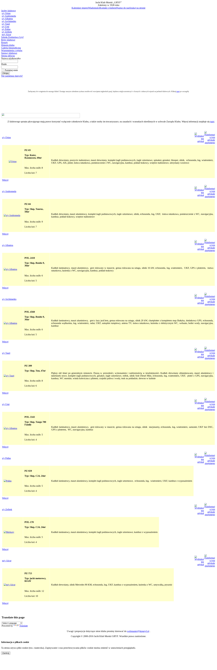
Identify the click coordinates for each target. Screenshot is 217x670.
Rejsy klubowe (8, 40)
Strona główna (8, 55)
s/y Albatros (7, 18)
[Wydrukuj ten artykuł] (199, 141)
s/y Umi (5, 26)
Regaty (4, 42)
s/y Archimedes (9, 21)
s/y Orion (6, 13)
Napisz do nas (122, 8)
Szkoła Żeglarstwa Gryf (12, 37)
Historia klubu (7, 45)
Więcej (5, 180)
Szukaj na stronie (137, 8)
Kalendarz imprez (80, 8)
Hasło (4, 64)
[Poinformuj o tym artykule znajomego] (209, 142)
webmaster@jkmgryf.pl (138, 631)
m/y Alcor (6, 34)
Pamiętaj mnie (11, 70)
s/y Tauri (6, 24)
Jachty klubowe (8, 10)
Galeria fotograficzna (11, 48)
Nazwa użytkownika (11, 58)
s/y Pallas (6, 29)
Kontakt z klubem (108, 8)
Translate (23, 625)
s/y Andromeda (9, 16)
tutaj (212, 121)
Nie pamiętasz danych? (12, 76)
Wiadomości (94, 8)
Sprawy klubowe (9, 53)
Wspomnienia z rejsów (11, 50)
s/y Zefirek (7, 32)
